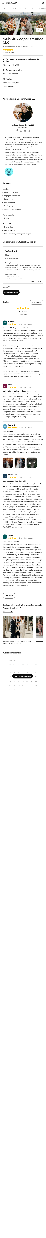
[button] (39, 30)
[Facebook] (17, 130)
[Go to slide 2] (16, 637)
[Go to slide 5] (21, 637)
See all (5, 287)
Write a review (37, 302)
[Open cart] (43, 3)
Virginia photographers (31, 9)
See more (35, 281)
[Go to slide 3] (18, 637)
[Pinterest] (25, 130)
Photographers (19, 9)
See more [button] (9, 595)
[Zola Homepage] (11, 3)
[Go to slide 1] (14, 637)
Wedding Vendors (7, 9)
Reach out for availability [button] (22, 676)
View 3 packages (8, 86)
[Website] (29, 130)
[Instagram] (21, 130)
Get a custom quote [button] (11, 292)
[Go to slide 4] (19, 637)
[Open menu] (3, 3)
